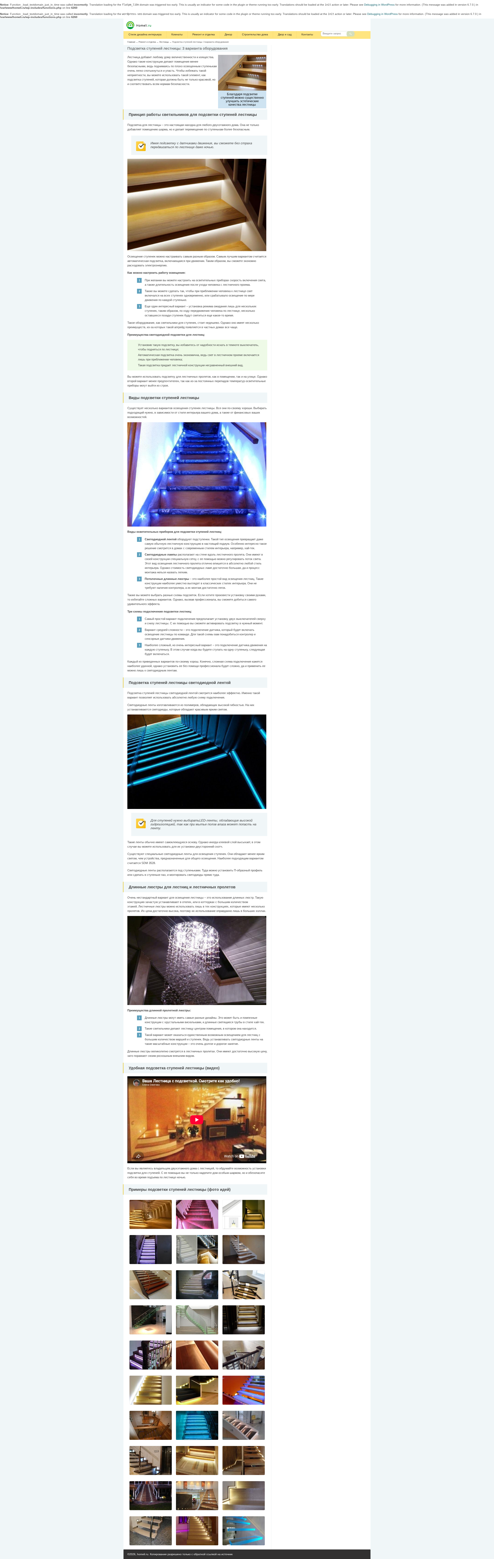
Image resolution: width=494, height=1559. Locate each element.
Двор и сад (285, 34)
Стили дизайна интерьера (145, 34)
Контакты (307, 34)
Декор (228, 34)
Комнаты (177, 34)
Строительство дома (255, 34)
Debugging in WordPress (379, 4)
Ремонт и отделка (203, 34)
